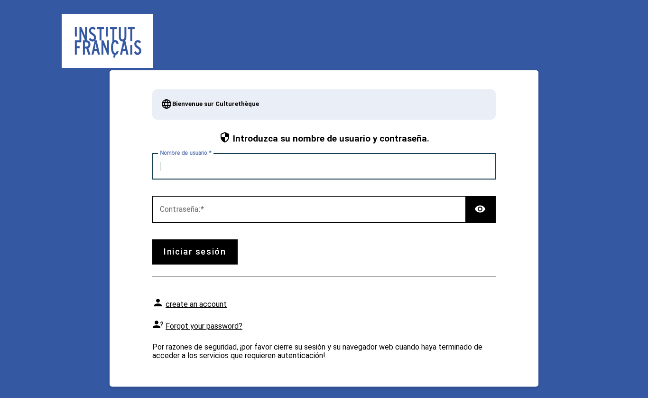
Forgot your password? (204, 326)
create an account (196, 304)
